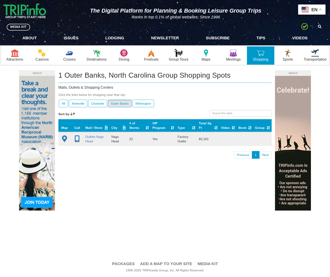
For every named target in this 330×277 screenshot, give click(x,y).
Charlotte (97, 103)
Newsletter (165, 38)
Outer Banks (120, 103)
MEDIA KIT (18, 27)
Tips (260, 38)
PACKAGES (123, 264)
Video (225, 128)
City (114, 128)
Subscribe (218, 38)
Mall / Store (93, 128)
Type (181, 128)
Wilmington (143, 103)
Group (260, 128)
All (63, 103)
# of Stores (134, 125)
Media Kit (208, 264)
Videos (300, 38)
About (29, 38)
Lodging (114, 38)
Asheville (78, 103)
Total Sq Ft (205, 125)
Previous (243, 155)
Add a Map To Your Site (166, 264)
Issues (71, 38)
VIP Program (158, 125)
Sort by (64, 114)
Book (242, 128)
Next (265, 155)
